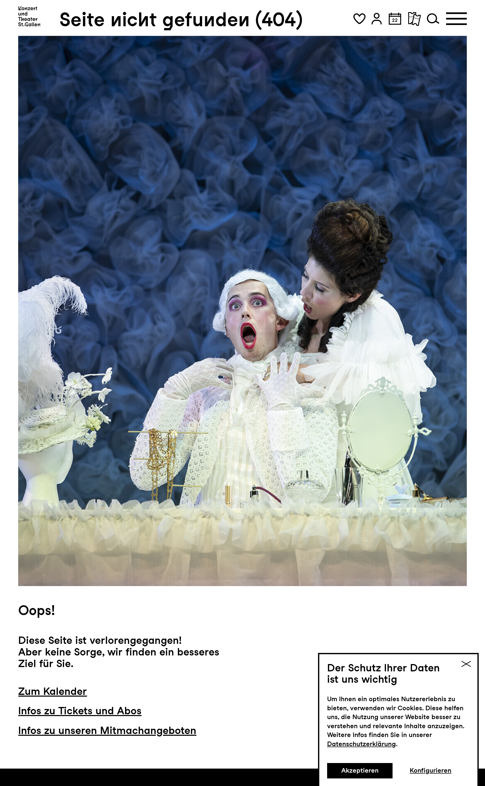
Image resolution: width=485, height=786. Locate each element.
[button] (359, 18)
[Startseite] (29, 16)
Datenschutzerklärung (361, 744)
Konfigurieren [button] (430, 770)
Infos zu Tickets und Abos (79, 710)
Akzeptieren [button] (360, 770)
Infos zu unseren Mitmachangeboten (107, 730)
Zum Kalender (52, 691)
